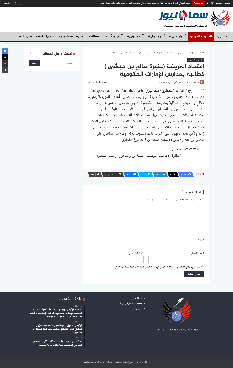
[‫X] (5, 57)
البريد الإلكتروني (196, 253)
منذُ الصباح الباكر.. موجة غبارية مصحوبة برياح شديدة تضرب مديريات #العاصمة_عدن (144, 3)
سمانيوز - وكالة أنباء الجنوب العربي (97, 362)
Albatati (195, 82)
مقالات (94, 36)
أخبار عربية (177, 36)
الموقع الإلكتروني (136, 253)
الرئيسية (197, 53)
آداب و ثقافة (113, 36)
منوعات (26, 36)
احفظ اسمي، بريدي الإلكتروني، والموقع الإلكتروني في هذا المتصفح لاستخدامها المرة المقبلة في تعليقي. (158, 267)
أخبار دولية (156, 36)
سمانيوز (222, 36)
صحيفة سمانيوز (72, 36)
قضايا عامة (46, 36)
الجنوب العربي (201, 36)
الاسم (201, 240)
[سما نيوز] (194, 18)
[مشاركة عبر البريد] (5, 63)
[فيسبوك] (5, 51)
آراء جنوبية (135, 36)
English (7, 3)
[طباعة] (5, 70)
